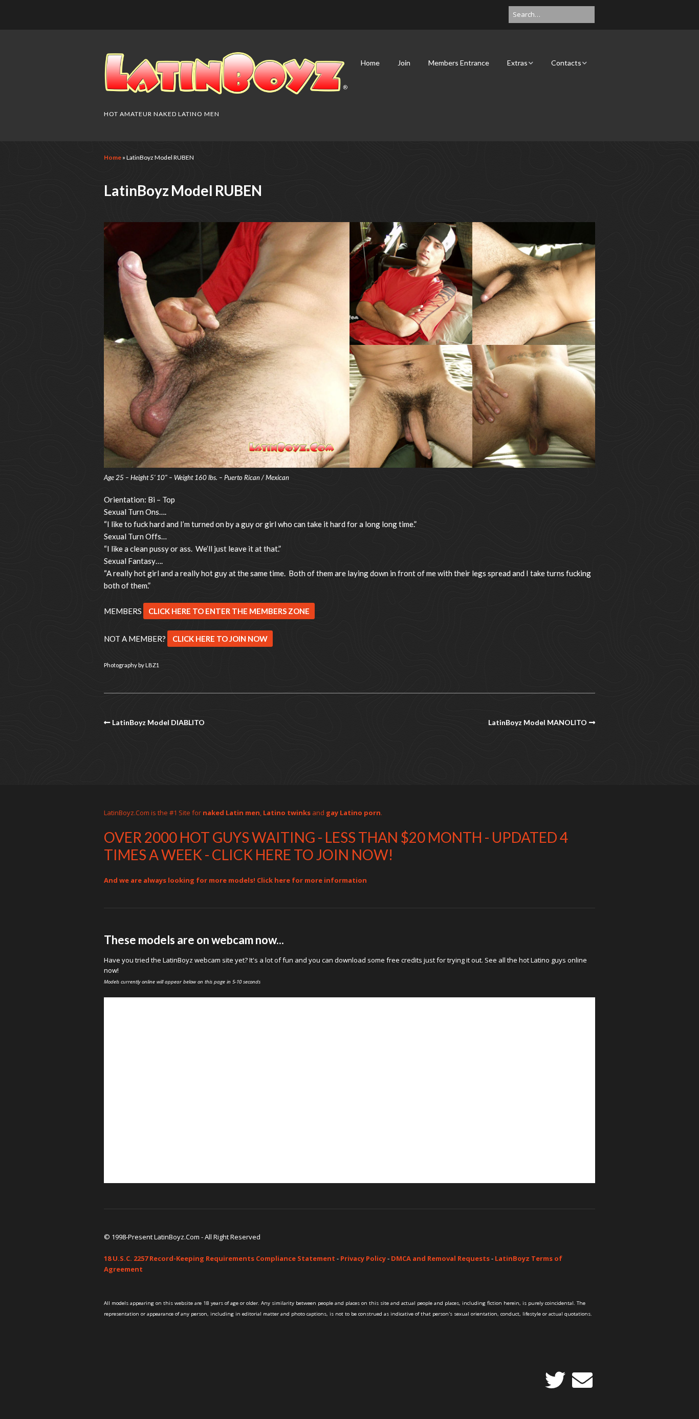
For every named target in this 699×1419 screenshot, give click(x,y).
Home (370, 62)
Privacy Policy (363, 1258)
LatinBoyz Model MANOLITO (537, 722)
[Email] (582, 1380)
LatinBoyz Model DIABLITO (158, 722)
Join (404, 62)
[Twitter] (555, 1380)
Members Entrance (458, 62)
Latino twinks (287, 812)
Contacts (566, 62)
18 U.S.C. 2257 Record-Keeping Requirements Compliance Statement (219, 1258)
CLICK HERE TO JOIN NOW (220, 638)
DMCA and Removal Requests (440, 1258)
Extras (517, 62)
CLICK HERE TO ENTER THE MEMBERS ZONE (229, 611)
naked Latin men (231, 812)
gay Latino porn (353, 812)
